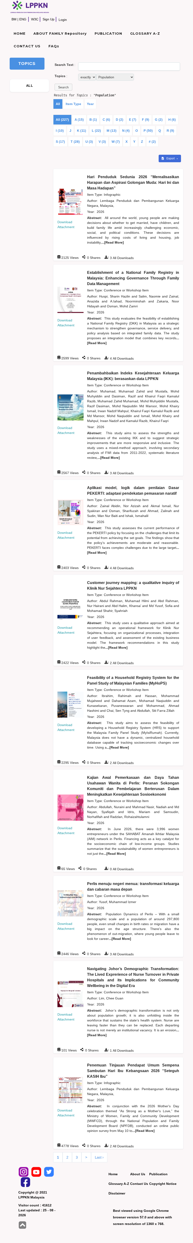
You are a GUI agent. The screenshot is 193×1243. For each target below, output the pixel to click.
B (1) (93, 119)
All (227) (62, 119)
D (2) (119, 119)
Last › (99, 1157)
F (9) (145, 119)
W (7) (116, 141)
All (58, 104)
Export (170, 158)
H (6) (172, 119)
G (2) (159, 119)
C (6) (106, 119)
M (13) (112, 130)
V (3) (102, 141)
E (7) (132, 119)
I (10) (60, 130)
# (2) (152, 141)
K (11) (81, 130)
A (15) (79, 119)
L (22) (96, 130)
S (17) (60, 141)
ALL (29, 85)
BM (14, 19)
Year (90, 104)
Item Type (73, 104)
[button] (63, 87)
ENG (22, 19)
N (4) (126, 130)
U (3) (89, 141)
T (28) (75, 141)
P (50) (148, 130)
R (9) (170, 130)
